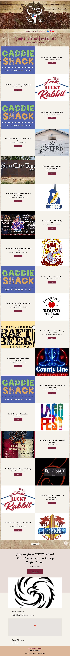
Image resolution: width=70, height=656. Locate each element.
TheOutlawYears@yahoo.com (34, 650)
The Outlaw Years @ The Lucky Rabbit (18, 85)
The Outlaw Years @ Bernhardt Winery (18, 469)
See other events (35, 572)
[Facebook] (48, 31)
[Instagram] (50, 31)
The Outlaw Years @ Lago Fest (18, 414)
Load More (35, 544)
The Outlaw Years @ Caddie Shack (52, 57)
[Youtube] (53, 31)
